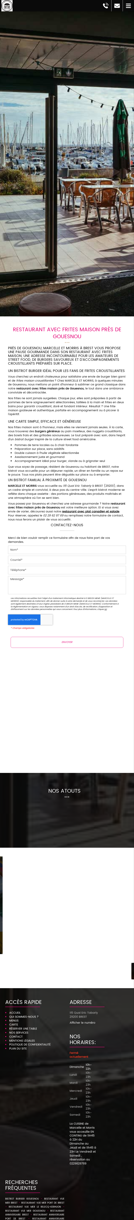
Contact (16, 1036)
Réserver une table (23, 1028)
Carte (13, 1024)
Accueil (15, 1013)
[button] (128, 5)
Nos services (18, 1032)
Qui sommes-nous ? (24, 1017)
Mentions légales (22, 1040)
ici (106, 609)
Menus (13, 1020)
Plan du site (18, 1048)
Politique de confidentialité (30, 1044)
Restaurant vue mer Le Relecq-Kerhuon (35, 1207)
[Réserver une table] (67, 760)
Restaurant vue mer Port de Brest (42, 1203)
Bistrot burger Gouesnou (22, 1199)
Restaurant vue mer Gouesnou (25, 1211)
